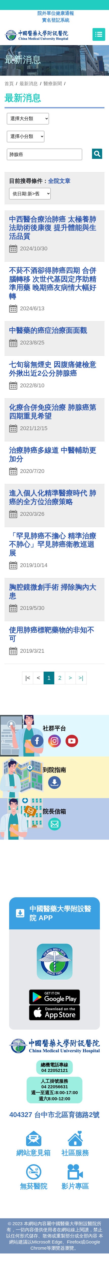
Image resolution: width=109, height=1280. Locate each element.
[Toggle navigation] (99, 34)
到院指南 (54, 782)
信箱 (54, 824)
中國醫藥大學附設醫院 (54, 1046)
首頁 (9, 83)
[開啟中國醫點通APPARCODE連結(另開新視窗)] (54, 962)
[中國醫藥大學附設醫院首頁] (44, 34)
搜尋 (97, 154)
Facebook (37, 741)
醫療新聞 (53, 83)
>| (81, 678)
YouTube (71, 741)
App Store (54, 1012)
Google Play (54, 997)
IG (54, 741)
